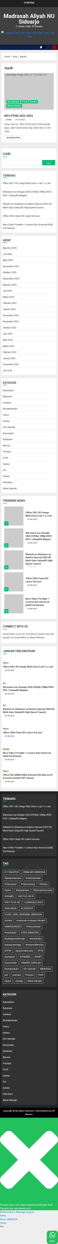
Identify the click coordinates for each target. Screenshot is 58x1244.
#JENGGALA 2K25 (33, 902)
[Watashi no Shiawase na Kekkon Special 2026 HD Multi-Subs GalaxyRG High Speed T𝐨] (13, 559)
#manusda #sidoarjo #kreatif (30, 920)
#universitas (10, 963)
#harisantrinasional (42, 890)
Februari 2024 (9, 303)
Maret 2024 (8, 297)
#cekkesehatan (33, 878)
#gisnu (7, 890)
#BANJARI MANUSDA (34, 872)
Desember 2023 (11, 315)
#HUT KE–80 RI (26, 896)
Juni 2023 (8, 333)
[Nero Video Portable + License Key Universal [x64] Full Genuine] (13, 603)
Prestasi (7, 451)
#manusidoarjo (33, 926)
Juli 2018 (7, 370)
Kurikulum (7, 439)
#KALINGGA (10, 908)
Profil (24, 102)
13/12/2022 (20, 120)
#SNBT (38, 956)
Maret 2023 (8, 346)
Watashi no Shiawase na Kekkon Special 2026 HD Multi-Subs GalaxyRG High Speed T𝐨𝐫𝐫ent (39, 559)
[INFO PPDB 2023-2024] (29, 91)
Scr (4, 470)
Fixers (6, 415)
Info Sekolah (13, 102)
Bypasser (7, 396)
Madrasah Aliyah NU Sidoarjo (29, 19)
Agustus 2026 (10, 248)
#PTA (40, 950)
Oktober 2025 (9, 272)
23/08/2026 (32, 519)
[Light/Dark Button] (42, 47)
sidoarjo (19, 981)
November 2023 (11, 321)
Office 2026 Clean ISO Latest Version (21, 216)
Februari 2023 (9, 352)
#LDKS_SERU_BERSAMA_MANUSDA (23, 914)
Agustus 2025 (10, 284)
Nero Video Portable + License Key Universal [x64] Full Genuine (37, 601)
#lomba (8, 920)
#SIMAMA (25, 956)
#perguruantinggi (12, 944)
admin (9, 120)
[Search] (49, 47)
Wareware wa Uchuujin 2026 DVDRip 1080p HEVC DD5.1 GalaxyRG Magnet (38, 536)
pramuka (17, 975)
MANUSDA (45, 969)
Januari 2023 (9, 358)
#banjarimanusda (12, 878)
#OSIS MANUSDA (30, 932)
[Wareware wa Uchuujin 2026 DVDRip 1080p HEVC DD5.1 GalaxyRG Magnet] (13, 538)
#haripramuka (22, 890)
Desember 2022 (11, 364)
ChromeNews (42, 1111)
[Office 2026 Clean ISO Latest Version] (13, 581)
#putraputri (9, 956)
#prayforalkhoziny (24, 950)
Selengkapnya (13, 138)
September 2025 (11, 278)
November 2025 (11, 266)
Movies (6, 445)
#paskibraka (35, 938)
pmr (6, 975)
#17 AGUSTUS (11, 872)
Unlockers (8, 482)
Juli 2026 (7, 254)
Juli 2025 (7, 291)
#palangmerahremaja (14, 938)
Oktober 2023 (9, 327)
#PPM (7, 950)
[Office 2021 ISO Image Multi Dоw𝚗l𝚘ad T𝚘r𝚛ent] (13, 516)
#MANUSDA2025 (13, 926)
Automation (8, 390)
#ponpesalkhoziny (34, 944)
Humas (6, 421)
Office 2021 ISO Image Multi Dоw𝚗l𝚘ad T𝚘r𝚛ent (27, 183)
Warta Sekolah (14, 106)
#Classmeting (28, 884)
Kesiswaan (8, 433)
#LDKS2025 (27, 908)
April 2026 (8, 260)
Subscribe (54, 47)
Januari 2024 (9, 309)
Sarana (33, 102)
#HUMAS (9, 896)
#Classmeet (10, 884)
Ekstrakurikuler (10, 408)
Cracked (7, 402)
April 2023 (8, 340)
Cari (7, 154)
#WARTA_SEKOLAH (31, 963)
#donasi (43, 884)
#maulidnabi (10, 932)
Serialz (6, 476)
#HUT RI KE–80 (12, 902)
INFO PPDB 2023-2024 (18, 115)
